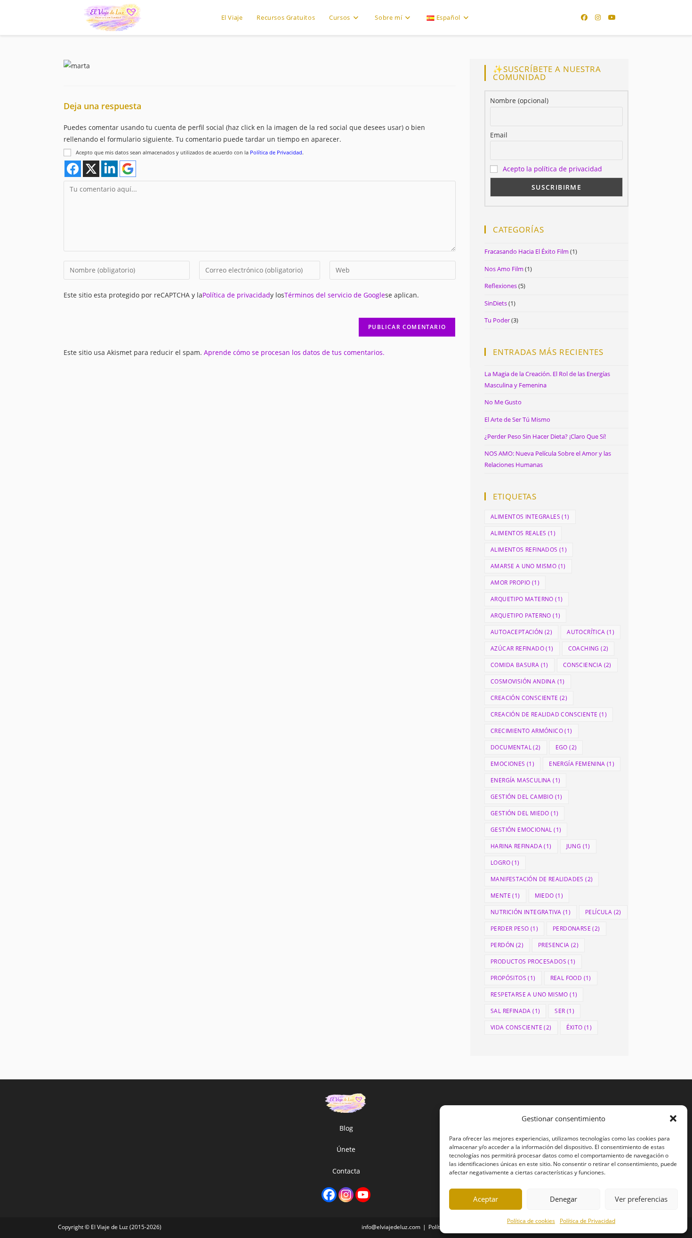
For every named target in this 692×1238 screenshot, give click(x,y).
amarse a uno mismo (528, 566)
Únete (346, 1149)
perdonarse (576, 928)
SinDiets (495, 303)
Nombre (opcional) (519, 100)
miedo (549, 896)
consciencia (587, 665)
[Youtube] (362, 1194)
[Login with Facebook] (72, 169)
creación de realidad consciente (549, 714)
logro (505, 863)
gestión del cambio (527, 797)
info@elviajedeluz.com (391, 1227)
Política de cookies (531, 1221)
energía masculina (525, 780)
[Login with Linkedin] (109, 169)
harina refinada (521, 846)
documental (516, 747)
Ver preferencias (641, 1199)
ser (564, 1011)
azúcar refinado (522, 648)
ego (566, 747)
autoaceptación (521, 632)
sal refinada (515, 1011)
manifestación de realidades (542, 879)
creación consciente (529, 698)
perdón (507, 945)
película (603, 912)
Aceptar (485, 1199)
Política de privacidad (236, 294)
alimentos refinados (529, 550)
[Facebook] (329, 1194)
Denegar (563, 1199)
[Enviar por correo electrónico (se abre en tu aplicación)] (626, 17)
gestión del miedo (524, 813)
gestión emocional (526, 830)
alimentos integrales (530, 517)
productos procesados (533, 961)
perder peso (514, 928)
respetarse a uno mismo (534, 994)
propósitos (513, 978)
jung (578, 846)
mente (505, 896)
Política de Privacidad (587, 1221)
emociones (512, 764)
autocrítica (590, 632)
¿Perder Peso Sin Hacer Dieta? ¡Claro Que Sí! (545, 436)
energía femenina (581, 764)
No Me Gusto (503, 402)
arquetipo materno (527, 599)
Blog (346, 1128)
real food (570, 978)
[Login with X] (91, 169)
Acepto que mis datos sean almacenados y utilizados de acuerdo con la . (190, 152)
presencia (558, 945)
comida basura (519, 665)
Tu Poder (497, 320)
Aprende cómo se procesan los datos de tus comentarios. (294, 352)
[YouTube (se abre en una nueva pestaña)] (612, 17)
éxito (579, 1027)
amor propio (515, 583)
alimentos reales (523, 533)
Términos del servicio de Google (334, 294)
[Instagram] (346, 1194)
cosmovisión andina (528, 681)
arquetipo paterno (525, 615)
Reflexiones (500, 285)
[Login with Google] (128, 169)
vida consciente (521, 1027)
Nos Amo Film (503, 269)
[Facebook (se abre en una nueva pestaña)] (584, 17)
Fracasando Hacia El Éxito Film (526, 251)
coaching (588, 648)
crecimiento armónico (531, 731)
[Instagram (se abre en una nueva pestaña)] (597, 17)
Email (498, 134)
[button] (673, 1118)
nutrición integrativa (531, 912)
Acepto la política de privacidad (552, 168)
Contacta (346, 1170)
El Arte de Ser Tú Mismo (517, 419)
